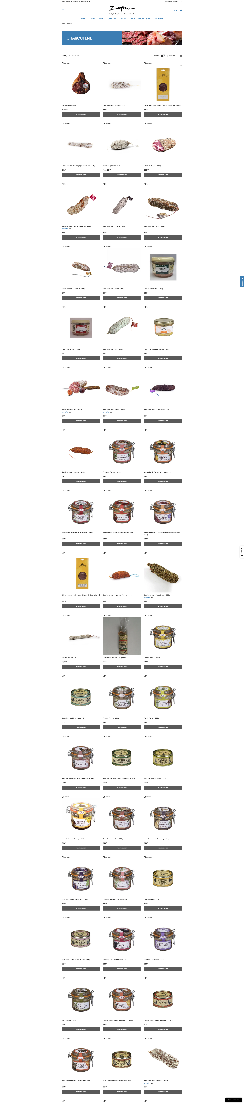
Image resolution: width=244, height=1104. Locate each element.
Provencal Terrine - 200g (112, 472)
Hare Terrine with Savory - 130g (155, 778)
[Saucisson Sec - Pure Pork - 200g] (163, 1059)
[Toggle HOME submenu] (105, 19)
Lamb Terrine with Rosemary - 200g (156, 839)
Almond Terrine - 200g (111, 718)
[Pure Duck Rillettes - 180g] (81, 328)
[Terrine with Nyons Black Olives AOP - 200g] (81, 511)
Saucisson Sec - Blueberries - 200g (156, 410)
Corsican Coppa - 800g (152, 166)
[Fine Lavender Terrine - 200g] (163, 938)
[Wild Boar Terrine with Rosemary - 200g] (81, 1059)
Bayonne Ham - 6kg (69, 105)
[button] (181, 10)
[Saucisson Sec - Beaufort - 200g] (81, 267)
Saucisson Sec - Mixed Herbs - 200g (157, 595)
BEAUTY (123, 19)
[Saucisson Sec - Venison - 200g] (122, 205)
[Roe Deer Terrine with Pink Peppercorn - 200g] (81, 757)
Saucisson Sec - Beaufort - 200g (73, 289)
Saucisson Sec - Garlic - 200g (113, 289)
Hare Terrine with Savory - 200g (73, 839)
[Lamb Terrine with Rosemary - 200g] (163, 817)
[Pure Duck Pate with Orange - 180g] (163, 328)
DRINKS (92, 19)
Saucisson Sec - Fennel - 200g (114, 410)
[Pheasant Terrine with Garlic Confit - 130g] (163, 999)
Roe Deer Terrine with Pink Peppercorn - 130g (119, 778)
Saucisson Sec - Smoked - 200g (73, 472)
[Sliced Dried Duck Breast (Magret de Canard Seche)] (163, 84)
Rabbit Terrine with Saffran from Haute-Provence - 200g (162, 534)
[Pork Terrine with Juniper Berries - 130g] (81, 938)
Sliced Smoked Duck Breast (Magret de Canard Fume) (81, 595)
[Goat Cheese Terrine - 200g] (122, 817)
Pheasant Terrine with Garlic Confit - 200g (118, 1020)
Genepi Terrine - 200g (152, 658)
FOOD (83, 19)
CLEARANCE (159, 19)
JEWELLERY (112, 19)
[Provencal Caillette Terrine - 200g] (122, 878)
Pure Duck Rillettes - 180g (71, 349)
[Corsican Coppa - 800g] (163, 144)
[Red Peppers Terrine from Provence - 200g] (122, 511)
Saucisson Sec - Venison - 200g (114, 226)
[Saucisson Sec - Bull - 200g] (122, 328)
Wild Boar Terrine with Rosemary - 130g (117, 1080)
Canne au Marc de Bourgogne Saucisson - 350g (78, 166)
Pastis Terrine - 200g (151, 718)
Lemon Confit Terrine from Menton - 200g (158, 472)
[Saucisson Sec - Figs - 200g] (81, 388)
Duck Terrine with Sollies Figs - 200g (75, 899)
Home (63, 23)
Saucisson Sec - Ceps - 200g (154, 226)
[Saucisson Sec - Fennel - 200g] (122, 388)
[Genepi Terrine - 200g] (163, 636)
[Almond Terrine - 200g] (122, 697)
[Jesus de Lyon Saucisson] (122, 144)
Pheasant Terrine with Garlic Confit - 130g (158, 1020)
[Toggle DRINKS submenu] (96, 19)
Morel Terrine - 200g (69, 1020)
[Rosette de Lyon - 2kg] (81, 636)
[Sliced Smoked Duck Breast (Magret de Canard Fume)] (81, 574)
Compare (156, 56)
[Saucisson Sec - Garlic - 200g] (122, 267)
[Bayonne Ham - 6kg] (81, 84)
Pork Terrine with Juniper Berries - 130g (76, 960)
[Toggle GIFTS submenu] (151, 19)
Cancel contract (233, 1100)
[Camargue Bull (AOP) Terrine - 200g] (122, 938)
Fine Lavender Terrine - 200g (154, 960)
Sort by (64, 56)
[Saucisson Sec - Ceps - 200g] (163, 205)
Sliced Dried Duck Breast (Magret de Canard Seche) (162, 105)
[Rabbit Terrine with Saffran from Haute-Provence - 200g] (163, 511)
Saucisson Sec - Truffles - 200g (114, 105)
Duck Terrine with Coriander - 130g (74, 718)
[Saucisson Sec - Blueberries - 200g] (163, 388)
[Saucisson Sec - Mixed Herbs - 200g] (163, 574)
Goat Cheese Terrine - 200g (113, 839)
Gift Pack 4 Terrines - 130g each (114, 658)
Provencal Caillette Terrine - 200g (115, 899)
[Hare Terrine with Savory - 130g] (163, 757)
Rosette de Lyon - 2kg (69, 658)
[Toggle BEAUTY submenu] (128, 19)
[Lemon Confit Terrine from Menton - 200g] (163, 451)
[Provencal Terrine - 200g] (122, 451)
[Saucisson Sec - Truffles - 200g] (122, 84)
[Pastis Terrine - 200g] (163, 697)
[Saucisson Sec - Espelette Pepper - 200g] (122, 574)
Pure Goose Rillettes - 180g (153, 289)
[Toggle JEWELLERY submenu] (118, 19)
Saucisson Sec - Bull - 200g (113, 349)
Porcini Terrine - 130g (151, 899)
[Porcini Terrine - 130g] (163, 878)
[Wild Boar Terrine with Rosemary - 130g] (122, 1059)
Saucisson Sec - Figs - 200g (72, 410)
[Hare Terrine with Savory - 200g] (81, 817)
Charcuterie (69, 23)
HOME (101, 19)
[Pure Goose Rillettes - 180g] (163, 267)
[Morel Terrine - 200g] (81, 999)
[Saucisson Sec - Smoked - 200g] (81, 451)
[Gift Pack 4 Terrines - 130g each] (122, 636)
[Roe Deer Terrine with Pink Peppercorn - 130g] (122, 757)
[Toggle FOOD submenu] (86, 19)
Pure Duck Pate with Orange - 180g (156, 349)
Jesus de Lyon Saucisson (111, 166)
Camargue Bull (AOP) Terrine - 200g (115, 960)
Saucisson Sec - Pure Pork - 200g (156, 1080)
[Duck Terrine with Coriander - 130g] (81, 697)
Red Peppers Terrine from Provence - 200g (118, 532)
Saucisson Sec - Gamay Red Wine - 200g (76, 226)
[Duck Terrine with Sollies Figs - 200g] (81, 878)
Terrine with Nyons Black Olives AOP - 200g (77, 532)
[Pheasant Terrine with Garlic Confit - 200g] (122, 999)
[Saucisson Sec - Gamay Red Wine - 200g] (81, 205)
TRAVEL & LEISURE (137, 19)
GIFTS (148, 19)
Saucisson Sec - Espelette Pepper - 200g (117, 595)
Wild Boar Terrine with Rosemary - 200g (76, 1080)
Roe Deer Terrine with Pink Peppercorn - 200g (78, 778)
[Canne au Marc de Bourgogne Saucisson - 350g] (81, 144)
